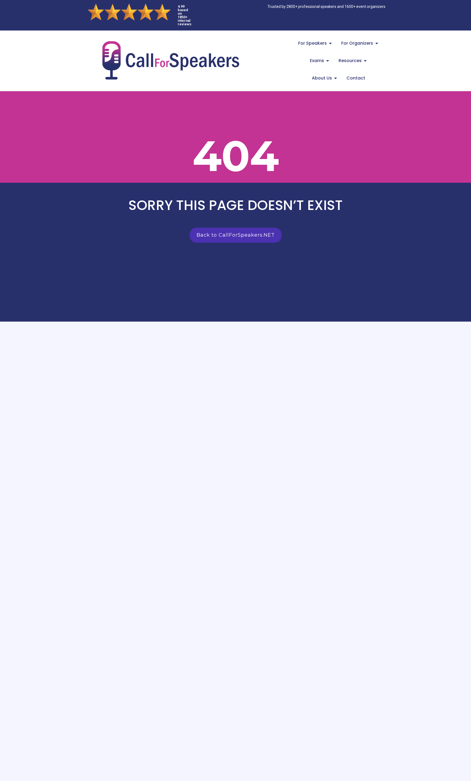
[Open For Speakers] (330, 43)
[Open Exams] (327, 60)
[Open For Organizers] (377, 43)
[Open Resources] (365, 60)
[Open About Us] (335, 78)
